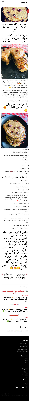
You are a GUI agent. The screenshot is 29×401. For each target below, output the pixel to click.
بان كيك (12, 171)
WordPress (11, 395)
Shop (26, 360)
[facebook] (26, 387)
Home (26, 358)
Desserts (25, 379)
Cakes (26, 377)
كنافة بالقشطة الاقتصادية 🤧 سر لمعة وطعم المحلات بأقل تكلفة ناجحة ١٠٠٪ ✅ (15, 320)
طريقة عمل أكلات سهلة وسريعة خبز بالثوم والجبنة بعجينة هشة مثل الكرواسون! (9, 276)
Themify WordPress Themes (21, 395)
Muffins (26, 371)
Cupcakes (25, 373)
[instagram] (19, 387)
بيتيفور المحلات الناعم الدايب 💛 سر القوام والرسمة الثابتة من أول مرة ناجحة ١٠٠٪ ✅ (15, 310)
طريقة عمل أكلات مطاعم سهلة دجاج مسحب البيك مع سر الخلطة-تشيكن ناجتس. (20, 276)
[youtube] (22, 387)
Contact (26, 364)
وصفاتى (26, 295)
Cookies (26, 375)
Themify (3, 393)
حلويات (23, 295)
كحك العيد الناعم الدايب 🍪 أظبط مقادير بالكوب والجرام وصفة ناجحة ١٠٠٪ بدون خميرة (16, 299)
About (26, 362)
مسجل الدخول (17, 330)
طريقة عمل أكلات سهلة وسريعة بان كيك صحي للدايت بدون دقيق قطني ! (14, 26)
